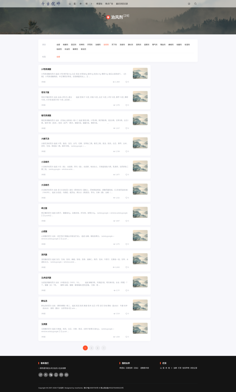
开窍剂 (89, 44)
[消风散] (140, 258)
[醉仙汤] (140, 305)
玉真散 (44, 324)
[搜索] (195, 3)
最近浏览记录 (122, 3)
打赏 (179, 368)
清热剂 (138, 44)
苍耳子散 (45, 92)
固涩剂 (73, 44)
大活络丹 (45, 185)
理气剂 (154, 44)
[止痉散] (140, 235)
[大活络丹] (140, 189)
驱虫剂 (83, 49)
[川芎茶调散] (140, 73)
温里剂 (146, 44)
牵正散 (44, 208)
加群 (175, 368)
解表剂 (75, 49)
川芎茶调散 (46, 69)
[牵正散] (140, 212)
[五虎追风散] (140, 281)
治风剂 (106, 44)
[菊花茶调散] (140, 119)
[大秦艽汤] (140, 142)
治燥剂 (98, 44)
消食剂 (122, 44)
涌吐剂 (130, 44)
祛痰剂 (59, 49)
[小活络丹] (140, 166)
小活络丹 (45, 162)
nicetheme (79, 388)
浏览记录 (193, 368)
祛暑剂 (179, 44)
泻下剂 (114, 44)
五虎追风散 (46, 277)
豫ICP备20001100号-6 (92, 388)
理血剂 (162, 44)
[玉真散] (140, 328)
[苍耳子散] (140, 96)
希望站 (99, 3)
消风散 (44, 254)
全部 (58, 44)
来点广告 (109, 3)
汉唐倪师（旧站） (132, 368)
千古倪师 (60, 388)
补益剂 (67, 49)
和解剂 (65, 44)
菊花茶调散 (46, 115)
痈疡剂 (171, 44)
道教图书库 (144, 368)
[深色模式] (189, 3)
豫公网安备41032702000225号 (112, 388)
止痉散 (44, 231)
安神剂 (81, 44)
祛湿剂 (187, 44)
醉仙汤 (44, 301)
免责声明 (185, 368)
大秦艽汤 (45, 138)
